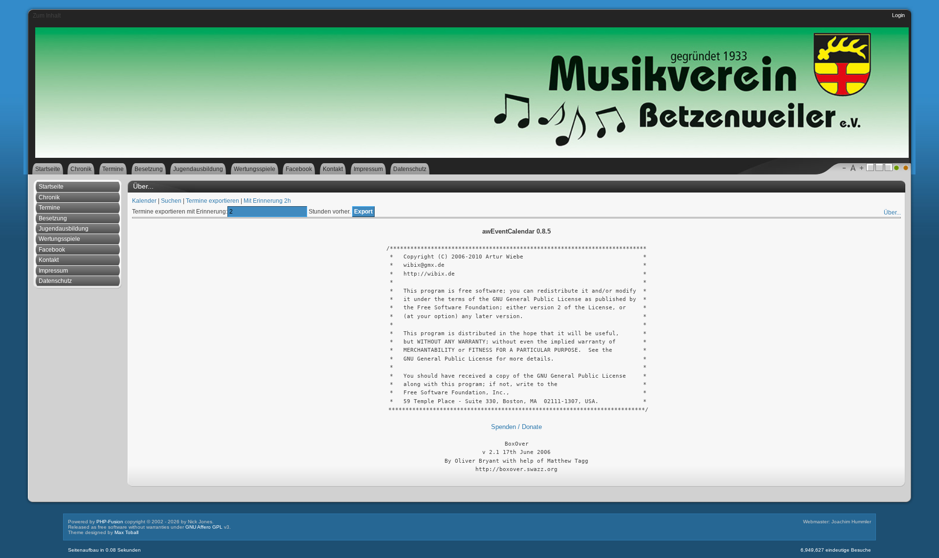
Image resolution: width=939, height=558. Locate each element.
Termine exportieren (212, 200)
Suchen (171, 200)
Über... (892, 212)
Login (898, 15)
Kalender (144, 200)
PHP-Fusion (109, 521)
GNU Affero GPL (204, 527)
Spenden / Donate (516, 426)
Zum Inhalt (47, 15)
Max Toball (126, 532)
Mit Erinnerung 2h (267, 200)
